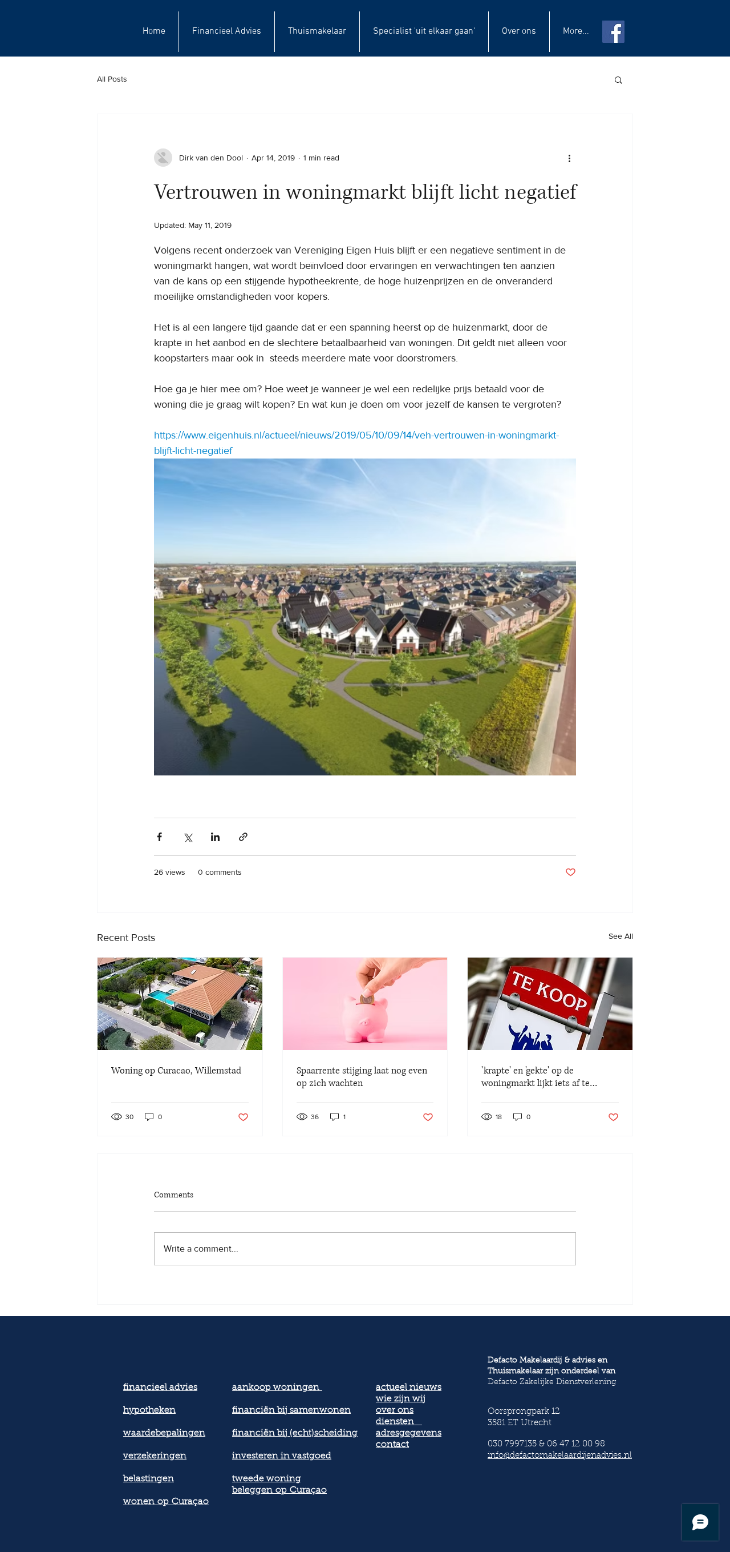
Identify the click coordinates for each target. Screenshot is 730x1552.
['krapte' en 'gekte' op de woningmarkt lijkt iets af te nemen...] (550, 1004)
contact (392, 1444)
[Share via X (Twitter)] (187, 836)
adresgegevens (408, 1433)
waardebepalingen (164, 1433)
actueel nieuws (408, 1387)
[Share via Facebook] (159, 836)
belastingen (148, 1478)
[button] (618, 79)
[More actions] (569, 157)
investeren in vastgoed (281, 1456)
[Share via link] (243, 836)
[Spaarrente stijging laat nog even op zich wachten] (365, 1004)
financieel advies (160, 1387)
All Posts (112, 78)
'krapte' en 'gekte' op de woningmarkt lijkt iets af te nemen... (535, 1076)
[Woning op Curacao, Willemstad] (180, 1004)
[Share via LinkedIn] (215, 836)
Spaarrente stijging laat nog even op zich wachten (362, 1076)
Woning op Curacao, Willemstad (176, 1070)
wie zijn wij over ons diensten (400, 1410)
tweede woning (266, 1478)
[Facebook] (613, 32)
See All (621, 935)
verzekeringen (154, 1456)
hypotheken (149, 1410)
